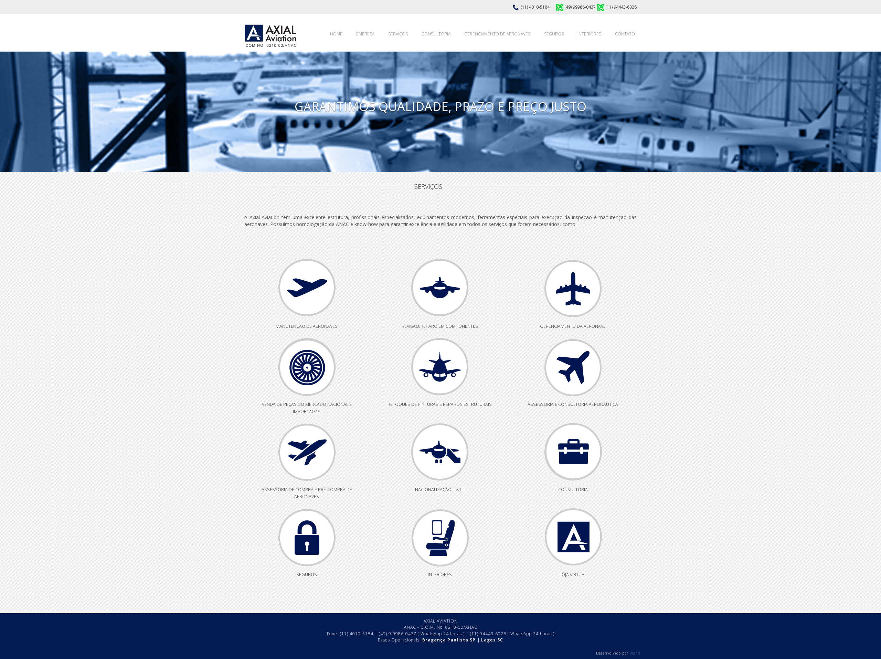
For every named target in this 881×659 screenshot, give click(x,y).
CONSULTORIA (436, 34)
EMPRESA (365, 34)
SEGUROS (554, 34)
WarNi (636, 653)
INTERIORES (589, 34)
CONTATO (625, 34)
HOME (336, 34)
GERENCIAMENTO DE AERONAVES (497, 34)
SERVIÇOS (398, 34)
